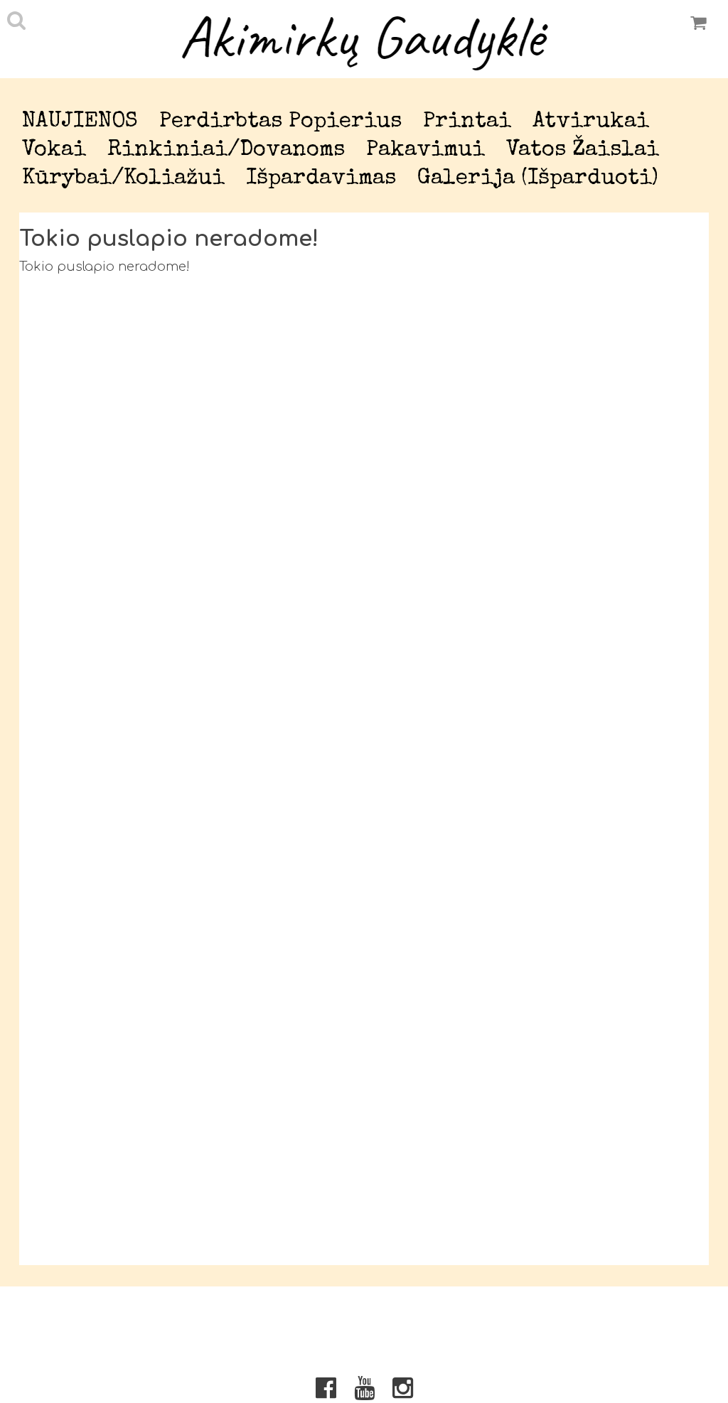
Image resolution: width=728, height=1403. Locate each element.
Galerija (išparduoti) (537, 179)
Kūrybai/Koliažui (123, 179)
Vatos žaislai (582, 150)
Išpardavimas (321, 179)
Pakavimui (425, 150)
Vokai (54, 150)
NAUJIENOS (80, 122)
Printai (467, 122)
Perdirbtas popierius (280, 122)
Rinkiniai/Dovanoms (226, 150)
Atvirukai (590, 122)
